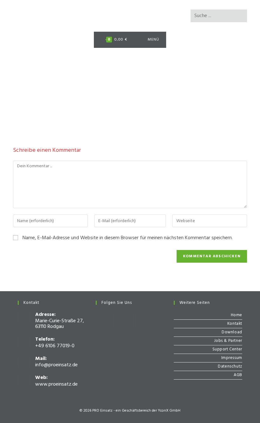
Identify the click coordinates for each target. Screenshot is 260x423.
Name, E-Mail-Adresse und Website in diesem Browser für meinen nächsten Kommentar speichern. (128, 238)
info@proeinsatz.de (56, 365)
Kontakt (234, 323)
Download (232, 332)
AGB (238, 375)
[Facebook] (105, 321)
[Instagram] (124, 321)
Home (236, 315)
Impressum (231, 358)
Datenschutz (230, 366)
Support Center (227, 349)
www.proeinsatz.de (56, 384)
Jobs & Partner (228, 340)
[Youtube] (144, 321)
